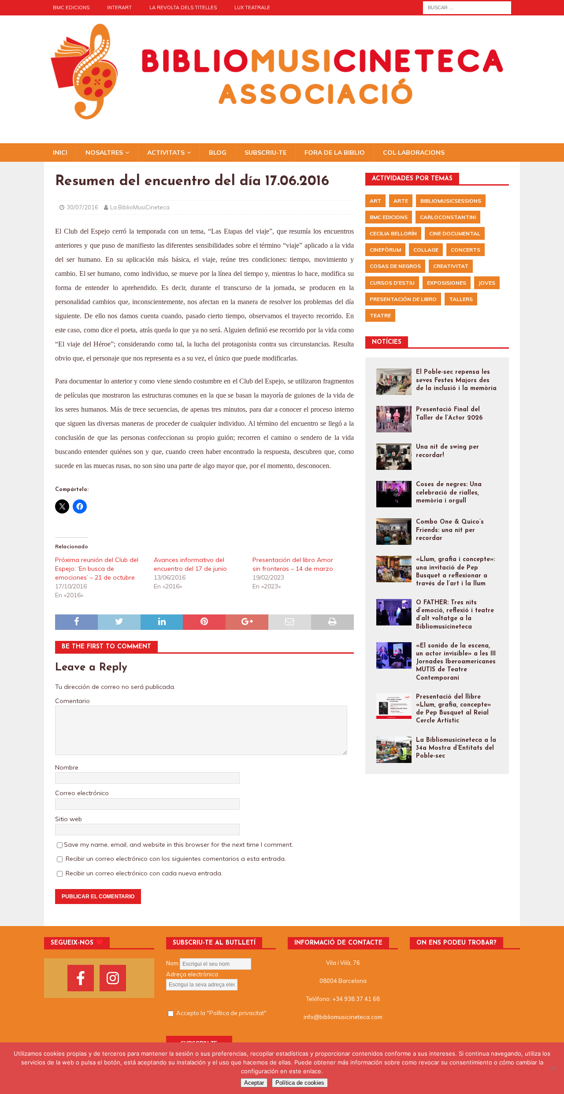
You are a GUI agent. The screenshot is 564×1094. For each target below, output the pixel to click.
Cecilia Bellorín (393, 233)
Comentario (72, 701)
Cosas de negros (395, 266)
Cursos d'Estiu (392, 282)
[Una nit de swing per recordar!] (394, 456)
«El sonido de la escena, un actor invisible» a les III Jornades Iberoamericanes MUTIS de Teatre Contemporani (456, 662)
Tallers (461, 299)
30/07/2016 (82, 207)
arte (400, 200)
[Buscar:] (467, 7)
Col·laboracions (414, 152)
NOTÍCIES (386, 342)
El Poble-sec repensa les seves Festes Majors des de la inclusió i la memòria (456, 380)
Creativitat (450, 266)
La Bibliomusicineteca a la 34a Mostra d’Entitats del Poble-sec (456, 748)
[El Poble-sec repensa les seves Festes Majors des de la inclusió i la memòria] (394, 381)
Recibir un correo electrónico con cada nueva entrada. (144, 873)
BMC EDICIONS (71, 7)
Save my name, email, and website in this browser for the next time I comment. (178, 844)
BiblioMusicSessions (450, 200)
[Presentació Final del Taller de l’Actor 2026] (394, 419)
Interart (119, 7)
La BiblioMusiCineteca (140, 207)
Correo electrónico (82, 793)
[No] (553, 1068)
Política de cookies (299, 1082)
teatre (380, 315)
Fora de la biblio (334, 152)
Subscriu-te (265, 152)
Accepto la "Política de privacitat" (221, 1012)
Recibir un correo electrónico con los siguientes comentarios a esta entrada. (176, 859)
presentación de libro (403, 299)
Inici (60, 152)
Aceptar (254, 1082)
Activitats (166, 152)
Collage (425, 249)
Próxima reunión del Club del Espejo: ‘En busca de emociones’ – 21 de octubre (96, 568)
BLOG (217, 152)
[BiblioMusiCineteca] (282, 121)
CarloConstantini (448, 217)
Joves (487, 282)
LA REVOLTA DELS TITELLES (183, 7)
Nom (172, 963)
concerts (465, 249)
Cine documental (454, 233)
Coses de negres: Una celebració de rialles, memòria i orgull (449, 492)
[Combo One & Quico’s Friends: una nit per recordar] (394, 531)
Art (375, 200)
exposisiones (446, 282)
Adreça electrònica (192, 974)
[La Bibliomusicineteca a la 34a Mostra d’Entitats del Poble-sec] (394, 750)
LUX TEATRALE (252, 7)
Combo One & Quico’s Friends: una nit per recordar (450, 530)
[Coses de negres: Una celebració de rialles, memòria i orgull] (394, 494)
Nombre (66, 767)
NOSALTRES (104, 152)
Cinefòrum (385, 249)
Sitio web (68, 819)
